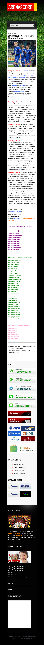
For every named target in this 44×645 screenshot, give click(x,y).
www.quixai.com (13, 310)
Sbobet (13, 211)
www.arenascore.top (14, 245)
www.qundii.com (13, 297)
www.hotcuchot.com (14, 306)
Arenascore (16, 218)
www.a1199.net (12, 332)
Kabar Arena (17, 464)
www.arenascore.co (14, 243)
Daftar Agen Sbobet (14, 70)
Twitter (10, 589)
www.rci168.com (13, 266)
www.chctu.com (12, 268)
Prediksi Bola (17, 470)
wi (20, 85)
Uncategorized (18, 473)
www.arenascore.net (14, 239)
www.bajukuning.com (14, 281)
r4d (24, 77)
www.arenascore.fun (14, 251)
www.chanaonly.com (14, 314)
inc (21, 77)
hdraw (23, 85)
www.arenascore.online (15, 235)
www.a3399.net (12, 330)
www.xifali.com (12, 299)
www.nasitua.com (13, 283)
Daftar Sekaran (18, 91)
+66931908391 (20, 567)
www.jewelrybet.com (14, 308)
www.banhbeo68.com (14, 316)
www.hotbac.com (13, 304)
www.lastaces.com (13, 293)
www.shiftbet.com (13, 338)
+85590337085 (20, 569)
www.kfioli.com (12, 291)
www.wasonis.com (13, 287)
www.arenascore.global (15, 230)
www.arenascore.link (14, 232)
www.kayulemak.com (14, 272)
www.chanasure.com (14, 312)
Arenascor (24, 70)
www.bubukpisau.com (14, 276)
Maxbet (19, 211)
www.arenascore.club (14, 247)
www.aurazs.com (13, 289)
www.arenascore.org (14, 241)
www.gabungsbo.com (14, 260)
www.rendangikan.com (14, 279)
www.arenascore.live (14, 249)
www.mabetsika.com (14, 264)
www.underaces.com (14, 302)
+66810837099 (18, 571)
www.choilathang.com (14, 285)
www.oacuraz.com (13, 295)
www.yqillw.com (12, 300)
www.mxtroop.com (13, 336)
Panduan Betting (18, 467)
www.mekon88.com (14, 334)
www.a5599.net (12, 328)
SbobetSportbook (26, 76)
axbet (15, 77)
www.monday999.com (14, 270)
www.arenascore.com (14, 237)
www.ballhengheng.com (15, 318)
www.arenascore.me (14, 233)
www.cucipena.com (13, 277)
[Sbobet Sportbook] (20, 76)
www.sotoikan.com (13, 262)
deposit (14, 85)
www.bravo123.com (14, 274)
